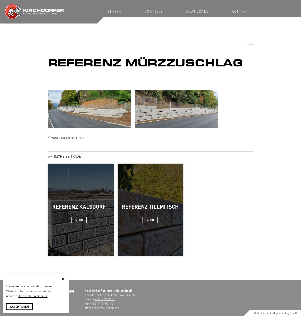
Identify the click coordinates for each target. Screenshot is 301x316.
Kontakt (240, 11)
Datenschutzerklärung (33, 296)
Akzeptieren (19, 306)
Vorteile (154, 11)
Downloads (197, 11)
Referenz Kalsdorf (79, 206)
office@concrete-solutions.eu (103, 307)
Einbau (115, 11)
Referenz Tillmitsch (150, 206)
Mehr (79, 220)
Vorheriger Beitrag (67, 138)
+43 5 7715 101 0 (105, 299)
